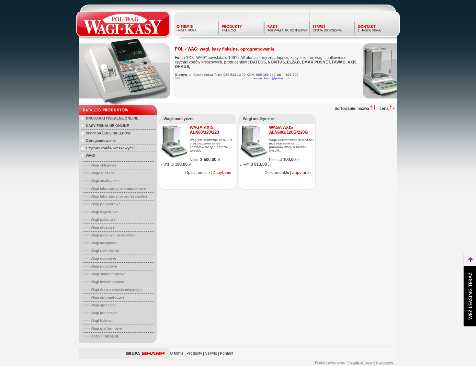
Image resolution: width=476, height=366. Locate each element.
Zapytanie (222, 172)
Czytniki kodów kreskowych (110, 148)
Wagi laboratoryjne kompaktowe (118, 188)
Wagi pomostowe (105, 204)
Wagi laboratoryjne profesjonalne (119, 196)
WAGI (90, 155)
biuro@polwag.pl (276, 78)
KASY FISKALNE (105, 336)
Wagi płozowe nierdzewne (113, 235)
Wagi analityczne (105, 181)
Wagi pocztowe (104, 266)
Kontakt (226, 353)
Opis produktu (197, 172)
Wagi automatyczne (107, 297)
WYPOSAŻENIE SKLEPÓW (108, 133)
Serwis (211, 353)
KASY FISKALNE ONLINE (107, 126)
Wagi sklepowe (103, 165)
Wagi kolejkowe (104, 243)
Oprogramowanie (101, 141)
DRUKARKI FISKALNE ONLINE (112, 118)
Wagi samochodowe (108, 274)
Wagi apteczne (103, 305)
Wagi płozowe (103, 227)
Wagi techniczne (105, 251)
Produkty (194, 353)
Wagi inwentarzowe (107, 282)
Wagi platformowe (106, 328)
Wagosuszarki (103, 173)
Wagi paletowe (103, 220)
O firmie (177, 353)
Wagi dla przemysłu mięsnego (116, 290)
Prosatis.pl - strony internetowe (370, 362)
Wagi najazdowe (105, 212)
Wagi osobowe (103, 258)
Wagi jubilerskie (104, 313)
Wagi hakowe (102, 321)
